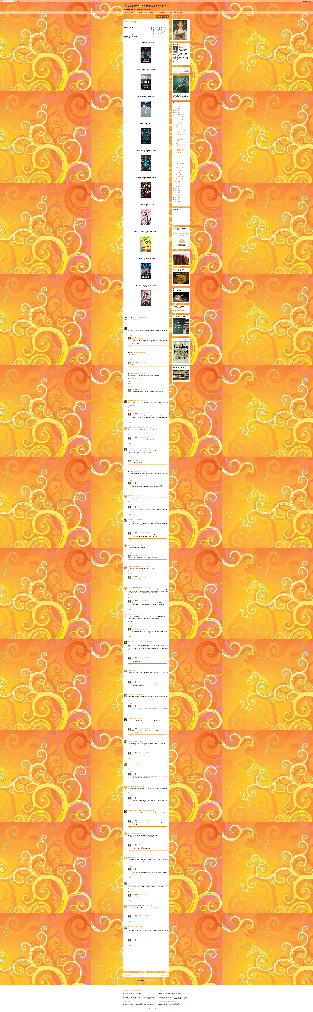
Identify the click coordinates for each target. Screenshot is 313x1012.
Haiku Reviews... (180, 137)
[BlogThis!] (142, 317)
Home (126, 12)
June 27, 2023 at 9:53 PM (137, 670)
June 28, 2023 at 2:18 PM (142, 798)
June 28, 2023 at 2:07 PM (142, 657)
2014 (176, 199)
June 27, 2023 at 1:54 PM (142, 483)
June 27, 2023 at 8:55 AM (145, 400)
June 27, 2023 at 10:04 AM (146, 448)
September (179, 121)
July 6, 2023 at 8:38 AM (142, 940)
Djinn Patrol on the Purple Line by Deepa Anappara (134, 996)
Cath (129, 694)
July (177, 125)
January (178, 179)
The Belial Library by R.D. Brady (180, 164)
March (178, 174)
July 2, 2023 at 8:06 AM (142, 915)
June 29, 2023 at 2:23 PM (141, 833)
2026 (176, 106)
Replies (131, 335)
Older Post (165, 975)
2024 (176, 110)
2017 (176, 192)
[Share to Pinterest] (147, 317)
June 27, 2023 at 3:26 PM (136, 545)
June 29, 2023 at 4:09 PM (139, 857)
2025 (176, 108)
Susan (129, 614)
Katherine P (131, 857)
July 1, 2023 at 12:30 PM (146, 905)
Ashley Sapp (131, 764)
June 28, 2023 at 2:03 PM (142, 600)
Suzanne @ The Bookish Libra (135, 810)
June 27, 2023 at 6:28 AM (139, 352)
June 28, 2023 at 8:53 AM (139, 764)
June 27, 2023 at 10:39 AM (140, 471)
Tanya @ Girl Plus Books (134, 448)
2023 (176, 112)
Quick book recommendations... (180, 144)
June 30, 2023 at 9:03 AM (137, 883)
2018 (176, 190)
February (178, 176)
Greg (129, 545)
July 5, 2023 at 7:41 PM (136, 926)
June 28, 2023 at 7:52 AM (137, 741)
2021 (176, 184)
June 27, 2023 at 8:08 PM (146, 641)
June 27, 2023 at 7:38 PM (136, 614)
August (178, 123)
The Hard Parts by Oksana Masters (180, 156)
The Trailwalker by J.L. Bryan (180, 140)
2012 (176, 204)
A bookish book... (126, 1001)
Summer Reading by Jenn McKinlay (180, 131)
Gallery (133, 12)
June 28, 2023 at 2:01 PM (142, 555)
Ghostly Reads (149, 12)
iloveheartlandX (131, 833)
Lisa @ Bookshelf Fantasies (134, 587)
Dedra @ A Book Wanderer (134, 905)
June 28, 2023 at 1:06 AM (136, 694)
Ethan (129, 883)
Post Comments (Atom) (149, 980)
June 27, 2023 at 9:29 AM (147, 427)
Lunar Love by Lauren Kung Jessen (180, 149)
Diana (129, 741)
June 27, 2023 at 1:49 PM (142, 338)
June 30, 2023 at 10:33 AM (143, 869)
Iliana (129, 926)
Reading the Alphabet (176, 12)
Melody (129, 328)
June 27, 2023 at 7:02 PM (146, 587)
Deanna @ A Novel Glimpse (134, 427)
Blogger (171, 1009)
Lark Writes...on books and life (144, 6)
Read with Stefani (132, 786)
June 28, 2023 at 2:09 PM (142, 728)
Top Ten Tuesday (136, 378)
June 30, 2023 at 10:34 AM (143, 845)
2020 (176, 186)
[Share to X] (144, 317)
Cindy (129, 718)
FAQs (140, 12)
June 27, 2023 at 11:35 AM (139, 495)
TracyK (130, 670)
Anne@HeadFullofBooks (133, 400)
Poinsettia (130, 495)
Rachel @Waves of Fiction (134, 641)
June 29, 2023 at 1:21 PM (142, 820)
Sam (129, 519)
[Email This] (140, 317)
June (177, 128)
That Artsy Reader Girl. (130, 28)
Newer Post (127, 975)
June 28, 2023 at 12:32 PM (142, 786)
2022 (176, 181)
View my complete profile (179, 63)
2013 (176, 201)
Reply (129, 332)
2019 (176, 188)
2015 (176, 197)
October (178, 119)
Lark (133, 338)
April (177, 172)
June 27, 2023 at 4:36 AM (137, 328)
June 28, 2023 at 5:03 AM (137, 718)
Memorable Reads (162, 12)
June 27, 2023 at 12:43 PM (137, 519)
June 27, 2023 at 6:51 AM (139, 373)
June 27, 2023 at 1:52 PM (142, 413)
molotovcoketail (160, 1009)
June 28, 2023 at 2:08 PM (142, 682)
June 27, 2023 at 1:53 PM (142, 460)
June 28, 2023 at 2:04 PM (142, 629)
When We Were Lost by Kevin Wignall (131, 990)
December (179, 114)
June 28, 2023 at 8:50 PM (148, 810)
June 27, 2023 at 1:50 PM (142, 389)
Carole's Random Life (133, 566)
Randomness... (180, 167)
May (177, 170)
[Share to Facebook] (145, 317)
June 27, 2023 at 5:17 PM (144, 566)
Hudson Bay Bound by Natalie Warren (166, 1001)
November (179, 116)
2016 (176, 195)
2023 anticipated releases (133, 319)
